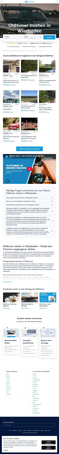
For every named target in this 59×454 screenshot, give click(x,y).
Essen (34, 388)
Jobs (10, 430)
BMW (8, 383)
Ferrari (8, 390)
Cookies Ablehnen (48, 447)
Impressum (47, 430)
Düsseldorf (35, 386)
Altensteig (35, 378)
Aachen (34, 373)
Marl (34, 402)
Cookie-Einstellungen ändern (30, 432)
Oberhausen (36, 408)
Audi (8, 379)
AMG (8, 373)
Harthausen (36, 394)
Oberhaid (35, 406)
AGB (42, 430)
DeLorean (9, 388)
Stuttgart (35, 410)
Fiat (7, 392)
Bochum (35, 382)
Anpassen (5, 450)
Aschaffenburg (36, 380)
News (20, 430)
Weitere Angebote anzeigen (29, 149)
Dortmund (35, 384)
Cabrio (8, 385)
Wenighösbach (36, 412)
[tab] (29, 198)
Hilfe (24, 430)
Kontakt (15, 430)
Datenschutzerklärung (33, 430)
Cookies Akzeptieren (48, 442)
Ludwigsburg (36, 398)
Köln (34, 396)
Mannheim (35, 400)
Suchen (49, 37)
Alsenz (34, 376)
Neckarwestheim (37, 404)
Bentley (8, 381)
